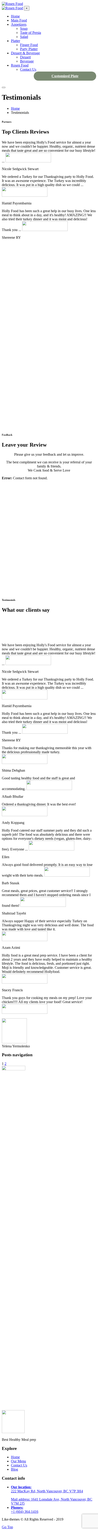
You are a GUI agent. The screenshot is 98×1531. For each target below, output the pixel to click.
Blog (14, 1469)
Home (15, 1457)
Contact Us (19, 1465)
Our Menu (18, 1461)
